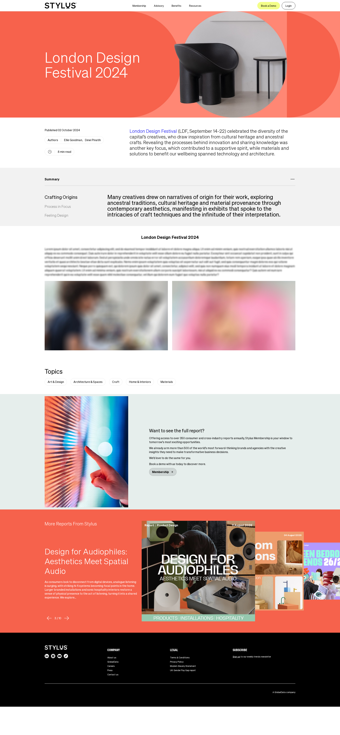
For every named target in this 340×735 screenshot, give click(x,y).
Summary (52, 179)
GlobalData (112, 661)
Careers (111, 666)
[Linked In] (47, 656)
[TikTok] (66, 656)
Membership (139, 5)
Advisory (159, 5)
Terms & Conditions (179, 657)
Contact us (112, 674)
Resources (195, 5)
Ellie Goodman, (73, 140)
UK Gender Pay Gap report (183, 670)
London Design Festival (153, 131)
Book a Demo (268, 5)
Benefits (176, 5)
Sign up (236, 656)
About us (111, 657)
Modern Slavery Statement (183, 666)
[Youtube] (59, 656)
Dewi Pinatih (93, 140)
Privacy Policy (176, 661)
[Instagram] (53, 656)
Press (109, 670)
